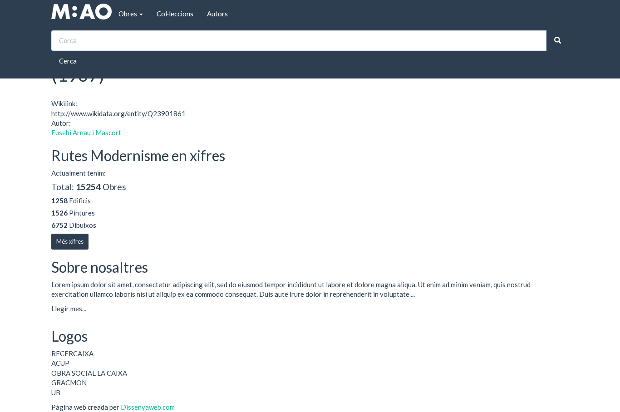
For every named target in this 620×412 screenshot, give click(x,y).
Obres (128, 14)
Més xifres (70, 241)
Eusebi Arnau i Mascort (86, 132)
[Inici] (81, 12)
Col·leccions (175, 14)
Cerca (68, 61)
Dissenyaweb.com (148, 407)
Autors (217, 14)
